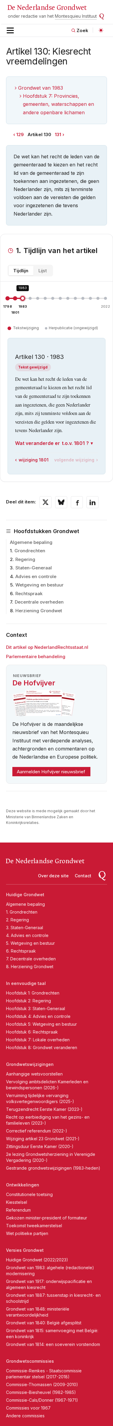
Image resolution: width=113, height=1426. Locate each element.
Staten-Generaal (33, 568)
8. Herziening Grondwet (29, 966)
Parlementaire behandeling (35, 656)
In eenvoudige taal (26, 983)
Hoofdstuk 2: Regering (28, 1000)
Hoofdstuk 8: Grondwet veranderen (41, 1047)
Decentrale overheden (39, 602)
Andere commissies (25, 1415)
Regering (25, 559)
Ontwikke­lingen (22, 1184)
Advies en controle (35, 576)
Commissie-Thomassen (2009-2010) (42, 1384)
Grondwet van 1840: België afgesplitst (43, 1322)
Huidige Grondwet (25, 894)
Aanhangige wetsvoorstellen (34, 1073)
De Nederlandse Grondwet (46, 7)
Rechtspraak (28, 593)
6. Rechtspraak (21, 950)
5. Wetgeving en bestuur (30, 943)
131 (58, 134)
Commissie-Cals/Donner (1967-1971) (42, 1400)
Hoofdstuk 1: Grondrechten (32, 992)
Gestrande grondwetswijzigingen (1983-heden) (53, 1168)
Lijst (42, 270)
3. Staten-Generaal (24, 927)
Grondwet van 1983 (40, 88)
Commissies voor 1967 (28, 1407)
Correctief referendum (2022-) (36, 1130)
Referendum (18, 1210)
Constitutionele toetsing (29, 1194)
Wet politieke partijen (27, 1233)
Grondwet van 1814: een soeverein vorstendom (53, 1344)
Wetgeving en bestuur (39, 585)
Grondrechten (29, 550)
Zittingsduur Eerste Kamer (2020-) (40, 1146)
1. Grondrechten (21, 911)
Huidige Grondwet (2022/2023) (37, 1259)
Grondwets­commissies (30, 1361)
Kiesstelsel (16, 1202)
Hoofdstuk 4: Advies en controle (38, 1016)
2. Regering (17, 919)
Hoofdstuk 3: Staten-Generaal (35, 1008)
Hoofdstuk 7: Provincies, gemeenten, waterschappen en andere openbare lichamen (58, 104)
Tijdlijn (20, 270)
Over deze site (53, 875)
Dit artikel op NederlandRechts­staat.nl (47, 647)
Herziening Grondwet (38, 610)
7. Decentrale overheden (31, 958)
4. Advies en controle (27, 935)
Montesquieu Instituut (76, 16)
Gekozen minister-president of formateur (46, 1217)
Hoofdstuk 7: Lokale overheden (38, 1039)
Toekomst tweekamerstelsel (34, 1225)
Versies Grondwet (25, 1250)
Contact (83, 875)
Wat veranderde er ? (52, 443)
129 (20, 134)
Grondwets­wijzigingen (30, 1064)
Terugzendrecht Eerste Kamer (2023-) (44, 1109)
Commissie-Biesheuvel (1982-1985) (41, 1392)
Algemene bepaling (31, 542)
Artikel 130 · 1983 (39, 356)
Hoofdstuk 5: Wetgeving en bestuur (41, 1024)
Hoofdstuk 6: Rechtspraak (32, 1031)
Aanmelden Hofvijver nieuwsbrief (51, 771)
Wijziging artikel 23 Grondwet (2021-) (43, 1138)
